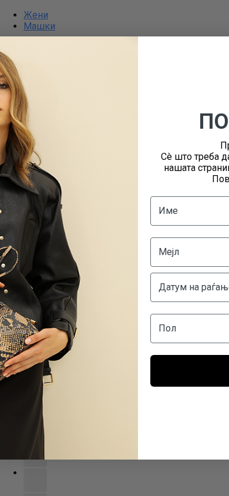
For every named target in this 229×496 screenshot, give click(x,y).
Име (168, 210)
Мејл (169, 251)
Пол (167, 328)
